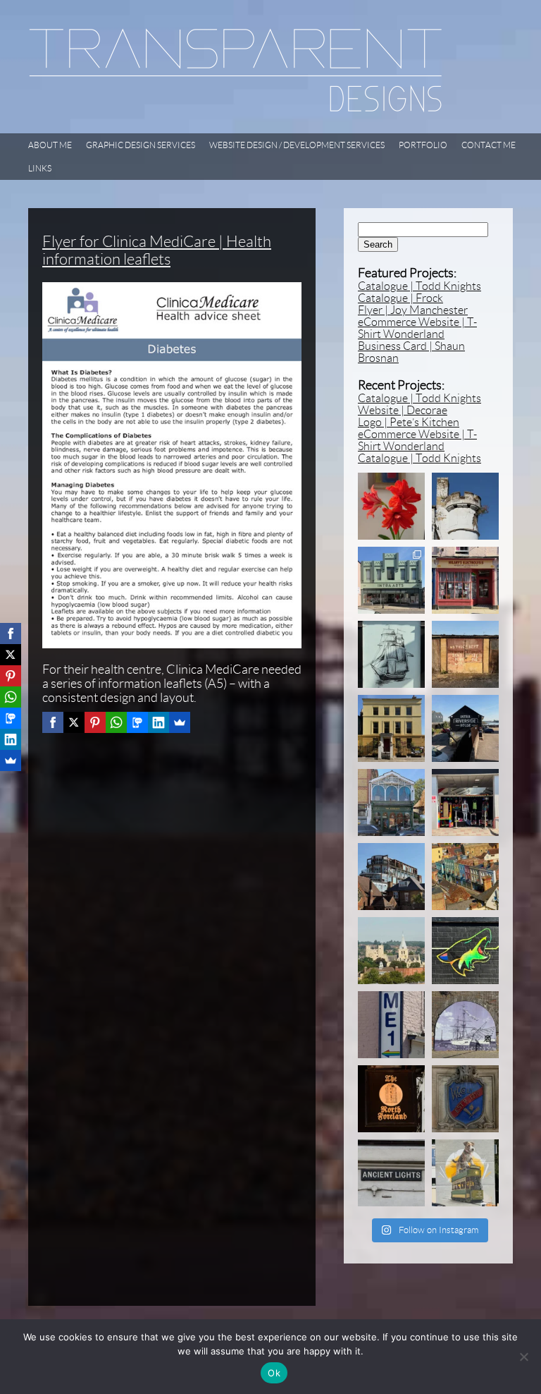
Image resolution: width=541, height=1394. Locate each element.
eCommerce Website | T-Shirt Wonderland (417, 328)
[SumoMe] (179, 722)
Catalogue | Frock (400, 298)
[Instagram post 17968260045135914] (465, 654)
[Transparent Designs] (235, 109)
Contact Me (488, 145)
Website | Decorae (402, 410)
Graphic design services (140, 145)
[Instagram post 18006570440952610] (391, 580)
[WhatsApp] (116, 722)
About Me (50, 145)
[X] (74, 722)
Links (39, 168)
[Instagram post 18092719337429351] (391, 802)
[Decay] (465, 506)
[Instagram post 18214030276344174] (465, 876)
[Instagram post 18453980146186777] (465, 580)
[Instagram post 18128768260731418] (391, 1098)
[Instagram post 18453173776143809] (391, 950)
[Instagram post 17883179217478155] (391, 876)
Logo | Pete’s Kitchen (408, 422)
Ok (274, 1372)
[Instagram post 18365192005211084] (391, 654)
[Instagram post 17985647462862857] (465, 802)
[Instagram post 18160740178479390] (465, 950)
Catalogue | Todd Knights (419, 286)
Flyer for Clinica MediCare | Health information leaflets (156, 250)
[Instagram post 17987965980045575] (465, 728)
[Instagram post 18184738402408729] (391, 728)
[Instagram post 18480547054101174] (391, 1172)
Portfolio (423, 145)
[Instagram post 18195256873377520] (465, 1024)
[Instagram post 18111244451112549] (391, 506)
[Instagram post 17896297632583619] (465, 1172)
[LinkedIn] (158, 722)
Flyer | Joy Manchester (413, 310)
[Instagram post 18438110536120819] (465, 1098)
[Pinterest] (95, 722)
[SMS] (137, 722)
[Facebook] (52, 722)
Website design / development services (297, 145)
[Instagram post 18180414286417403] (391, 1024)
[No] (523, 1357)
